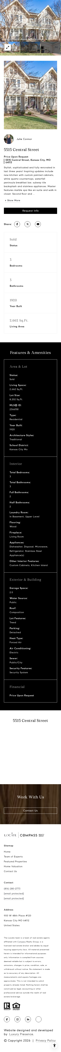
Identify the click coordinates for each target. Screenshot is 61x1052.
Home (7, 851)
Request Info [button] (30, 210)
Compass (21, 942)
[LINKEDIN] (28, 1019)
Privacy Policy (46, 1040)
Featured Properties (15, 861)
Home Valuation (13, 866)
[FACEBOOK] (7, 1019)
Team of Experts (13, 856)
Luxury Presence (21, 1034)
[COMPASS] (38, 1019)
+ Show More (12, 200)
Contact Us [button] (30, 810)
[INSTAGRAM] (17, 1019)
